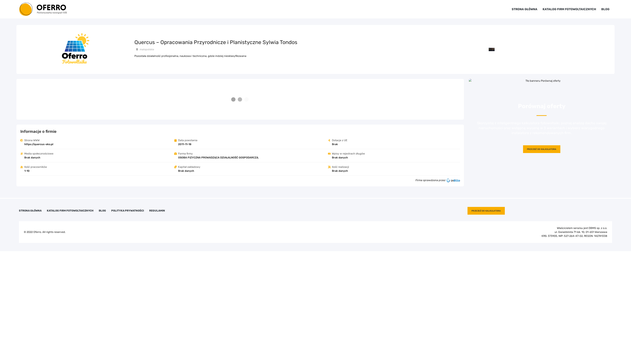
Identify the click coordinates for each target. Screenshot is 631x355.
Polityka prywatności (127, 210)
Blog (605, 9)
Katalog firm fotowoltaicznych (569, 9)
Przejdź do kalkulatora (541, 149)
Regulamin (157, 210)
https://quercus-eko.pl (38, 144)
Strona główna (524, 9)
